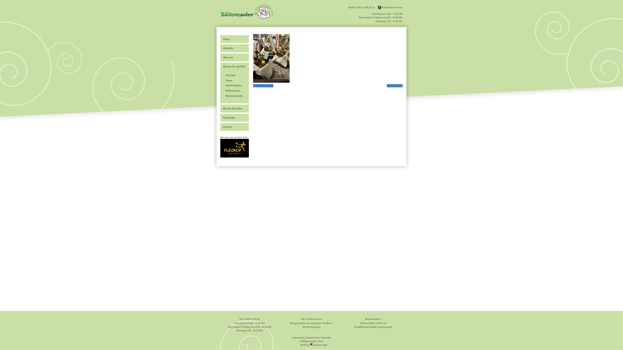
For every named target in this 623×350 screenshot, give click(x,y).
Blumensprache (234, 95)
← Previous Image (263, 85)
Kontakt (227, 126)
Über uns (228, 57)
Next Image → (395, 85)
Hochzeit (230, 75)
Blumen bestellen (232, 108)
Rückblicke (229, 117)
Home (226, 39)
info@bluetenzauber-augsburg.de (373, 326)
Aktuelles (228, 48)
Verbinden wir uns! (392, 7)
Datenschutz (313, 337)
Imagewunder (320, 344)
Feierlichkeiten (234, 85)
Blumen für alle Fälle (234, 66)
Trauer (229, 80)
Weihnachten (233, 90)
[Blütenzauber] (256, 11)
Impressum (298, 337)
